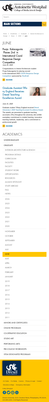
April (7, 263)
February (9, 272)
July (7, 249)
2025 (7, 203)
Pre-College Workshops (15, 349)
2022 (7, 217)
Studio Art (9, 338)
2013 (7, 308)
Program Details (13, 154)
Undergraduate (11, 140)
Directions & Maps (8, 385)
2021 (7, 221)
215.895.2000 (7, 400)
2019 (7, 281)
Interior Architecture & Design (20, 150)
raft (27, 76)
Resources (10, 178)
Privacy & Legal (30, 381)
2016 (7, 295)
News (13, 36)
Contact (39, 381)
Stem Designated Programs (17, 354)
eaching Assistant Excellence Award (29, 110)
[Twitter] (8, 394)
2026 (7, 199)
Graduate (24, 33)
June (7, 254)
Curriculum (10, 158)
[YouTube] (17, 394)
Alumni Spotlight (13, 182)
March (8, 267)
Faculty (8, 166)
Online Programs (12, 328)
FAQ (7, 189)
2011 (7, 317)
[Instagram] (13, 394)
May (7, 258)
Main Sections (12, 24)
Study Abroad (11, 186)
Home (5, 33)
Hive (23, 76)
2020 (19, 36)
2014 (7, 303)
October (9, 236)
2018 (7, 285)
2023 (7, 212)
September (10, 240)
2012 (7, 313)
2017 (7, 290)
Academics (13, 33)
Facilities (9, 162)
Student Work (12, 170)
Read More (9, 80)
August (8, 245)
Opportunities (11, 174)
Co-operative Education (15, 333)
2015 (7, 299)
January (9, 276)
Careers (21, 381)
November (10, 231)
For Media (14, 381)
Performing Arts (12, 344)
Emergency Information (23, 385)
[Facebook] (4, 394)
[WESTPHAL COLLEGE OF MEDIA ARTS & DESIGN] (24, 13)
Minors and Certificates (15, 322)
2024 (7, 208)
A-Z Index (6, 381)
